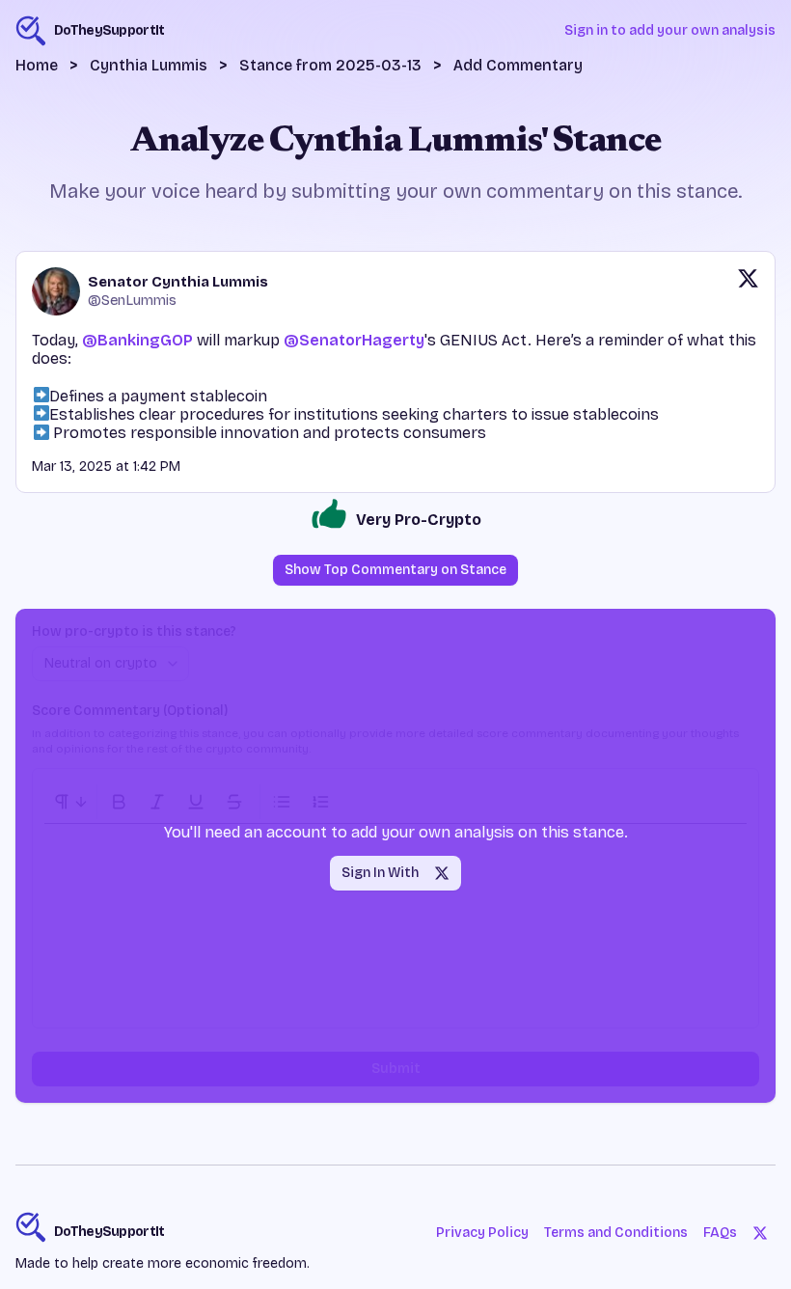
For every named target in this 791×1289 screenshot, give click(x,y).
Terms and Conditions (616, 1232)
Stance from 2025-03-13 (330, 65)
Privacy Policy (482, 1232)
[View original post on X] (748, 291)
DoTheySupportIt (109, 1231)
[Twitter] (760, 1233)
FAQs (720, 1232)
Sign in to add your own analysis (670, 30)
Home (36, 65)
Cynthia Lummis (148, 65)
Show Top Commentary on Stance (395, 570)
